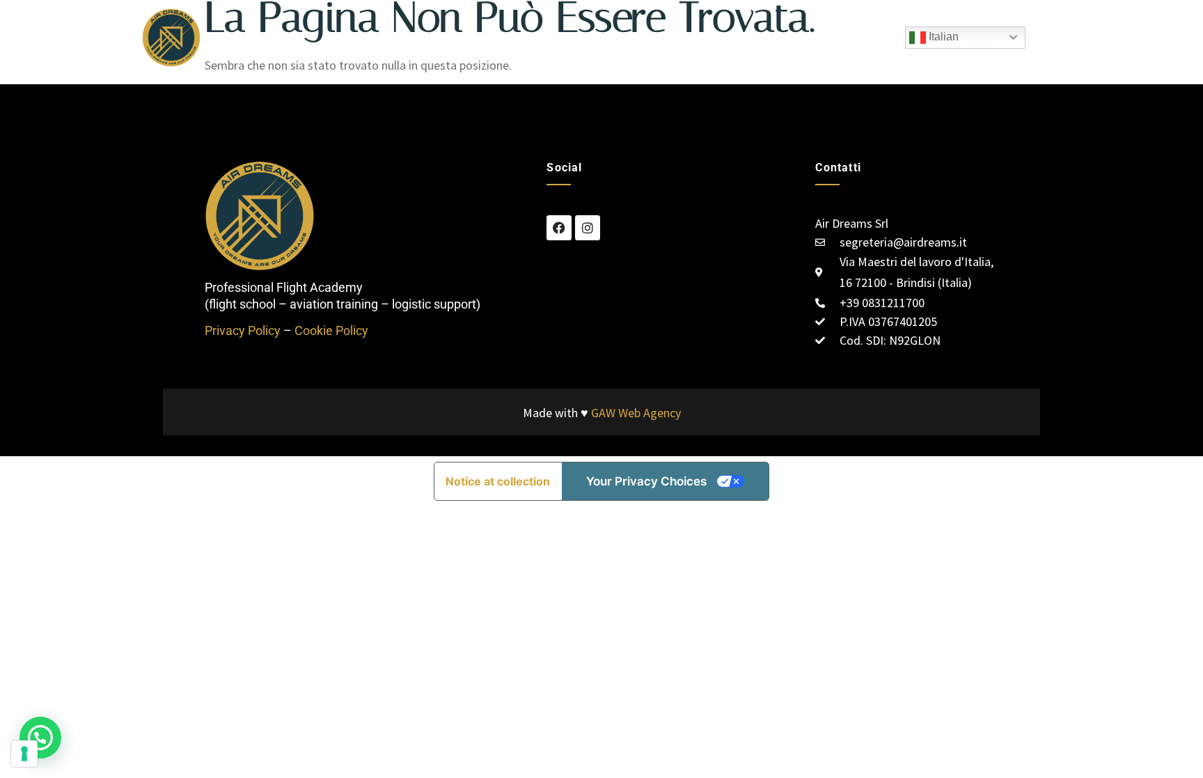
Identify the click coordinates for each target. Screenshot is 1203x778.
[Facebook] (559, 227)
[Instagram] (587, 227)
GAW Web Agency (636, 413)
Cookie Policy (331, 330)
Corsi (611, 37)
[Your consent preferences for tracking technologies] (24, 753)
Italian (942, 36)
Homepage (481, 37)
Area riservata (760, 37)
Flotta (554, 37)
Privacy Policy (243, 330)
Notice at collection (498, 481)
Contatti (674, 37)
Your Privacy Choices (646, 481)
